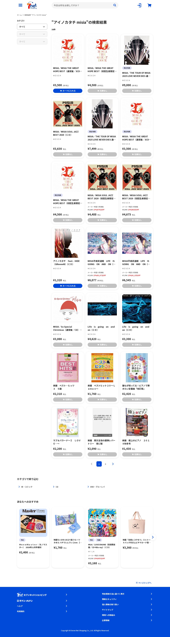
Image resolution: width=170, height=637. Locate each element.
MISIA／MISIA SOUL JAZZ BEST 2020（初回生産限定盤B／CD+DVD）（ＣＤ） (102, 197)
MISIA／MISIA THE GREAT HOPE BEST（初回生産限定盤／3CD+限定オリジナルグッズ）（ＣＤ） (102, 69)
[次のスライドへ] (153, 537)
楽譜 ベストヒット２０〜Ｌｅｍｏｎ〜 (101, 387)
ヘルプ (20, 606)
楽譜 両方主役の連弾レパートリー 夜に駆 (101, 442)
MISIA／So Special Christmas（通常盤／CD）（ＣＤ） (66, 328)
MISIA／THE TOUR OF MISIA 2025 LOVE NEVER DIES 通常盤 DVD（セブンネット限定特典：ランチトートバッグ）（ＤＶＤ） (102, 138)
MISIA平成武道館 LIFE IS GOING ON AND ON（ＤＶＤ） (102, 262)
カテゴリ (21, 20)
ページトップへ (144, 582)
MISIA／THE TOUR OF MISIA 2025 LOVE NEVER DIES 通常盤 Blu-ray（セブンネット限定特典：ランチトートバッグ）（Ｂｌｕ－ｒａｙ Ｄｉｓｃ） (136, 74)
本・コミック (26, 486)
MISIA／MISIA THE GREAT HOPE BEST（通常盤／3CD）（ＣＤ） (67, 69)
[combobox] (85, 5)
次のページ (113, 464)
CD (57, 486)
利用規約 (20, 611)
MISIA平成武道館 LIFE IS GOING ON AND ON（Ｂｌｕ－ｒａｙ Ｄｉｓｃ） (136, 262)
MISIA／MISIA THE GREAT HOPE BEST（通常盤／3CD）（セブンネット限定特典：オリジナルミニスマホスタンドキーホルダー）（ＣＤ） (136, 138)
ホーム (19, 15)
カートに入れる (69, 90)
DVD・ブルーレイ (97, 486)
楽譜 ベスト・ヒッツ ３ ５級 (67, 387)
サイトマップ (107, 609)
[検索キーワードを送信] (114, 5)
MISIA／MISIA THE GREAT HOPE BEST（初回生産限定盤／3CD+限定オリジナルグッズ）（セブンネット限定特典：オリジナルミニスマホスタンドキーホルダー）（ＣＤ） (67, 201)
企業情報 (105, 620)
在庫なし (103, 90)
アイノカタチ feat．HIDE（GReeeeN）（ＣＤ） (66, 262)
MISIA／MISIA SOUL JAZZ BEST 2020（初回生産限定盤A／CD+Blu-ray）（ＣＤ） (136, 197)
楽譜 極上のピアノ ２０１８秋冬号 (136, 442)
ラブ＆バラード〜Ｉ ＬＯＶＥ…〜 (67, 442)
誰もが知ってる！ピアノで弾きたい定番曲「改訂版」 (136, 387)
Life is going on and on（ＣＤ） (102, 328)
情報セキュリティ (109, 599)
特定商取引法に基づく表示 (113, 593)
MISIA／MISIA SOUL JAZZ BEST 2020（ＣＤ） (66, 133)
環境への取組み (108, 615)
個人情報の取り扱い (110, 604)
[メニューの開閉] (20, 5)
